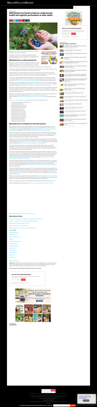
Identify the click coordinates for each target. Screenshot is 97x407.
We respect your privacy (42, 395)
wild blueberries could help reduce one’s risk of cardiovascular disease (42, 164)
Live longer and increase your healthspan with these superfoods (75, 100)
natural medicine (15, 265)
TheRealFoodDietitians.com (14, 241)
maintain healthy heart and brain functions (28, 57)
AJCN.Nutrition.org (13, 250)
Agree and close (86, 400)
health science (31, 264)
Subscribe (73, 405)
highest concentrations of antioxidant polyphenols (40, 83)
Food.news (53, 180)
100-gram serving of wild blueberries (17, 100)
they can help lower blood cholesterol (39, 95)
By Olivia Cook (70, 54)
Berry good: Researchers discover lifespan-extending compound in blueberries (25, 218)
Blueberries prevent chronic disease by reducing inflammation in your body (34, 85)
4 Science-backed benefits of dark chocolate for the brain (74, 111)
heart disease (37, 264)
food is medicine (15, 264)
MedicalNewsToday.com (14, 232)
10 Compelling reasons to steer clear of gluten (72, 50)
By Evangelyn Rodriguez (71, 68)
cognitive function (43, 263)
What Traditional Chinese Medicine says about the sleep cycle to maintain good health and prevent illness (75, 62)
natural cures (49, 264)
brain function (30, 263)
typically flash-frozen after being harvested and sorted (27, 65)
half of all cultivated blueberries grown (22, 75)
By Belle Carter (70, 82)
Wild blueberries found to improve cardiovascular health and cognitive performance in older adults (75, 46)
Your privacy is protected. (65, 36)
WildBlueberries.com (13, 234)
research (37, 265)
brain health (36, 263)
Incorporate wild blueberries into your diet (47, 175)
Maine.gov (11, 239)
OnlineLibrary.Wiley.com (14, 245)
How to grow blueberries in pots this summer (18, 225)
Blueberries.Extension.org (14, 236)
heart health (43, 264)
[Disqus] (33, 340)
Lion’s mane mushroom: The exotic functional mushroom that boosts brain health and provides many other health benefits (75, 75)
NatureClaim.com (12, 248)
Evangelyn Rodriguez (19, 18)
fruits (26, 264)
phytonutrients (27, 265)
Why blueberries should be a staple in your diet (19, 223)
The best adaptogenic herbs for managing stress (73, 103)
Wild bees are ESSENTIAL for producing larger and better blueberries (23, 221)
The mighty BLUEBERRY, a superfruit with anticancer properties (75, 53)
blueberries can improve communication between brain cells (40, 183)
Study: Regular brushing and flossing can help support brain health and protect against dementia (75, 115)
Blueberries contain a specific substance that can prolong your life (35, 130)
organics (21, 265)
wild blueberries (43, 265)
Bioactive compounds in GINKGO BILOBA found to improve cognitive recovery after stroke (74, 85)
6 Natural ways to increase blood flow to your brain (73, 107)
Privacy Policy (48, 403)
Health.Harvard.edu (13, 243)
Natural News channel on (26, 213)
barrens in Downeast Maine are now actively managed (28, 80)
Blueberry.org (12, 254)
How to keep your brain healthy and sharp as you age (73, 92)
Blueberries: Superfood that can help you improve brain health (22, 227)
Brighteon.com (12, 257)
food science (22, 264)
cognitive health (50, 263)
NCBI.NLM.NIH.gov (13, 252)
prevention (33, 265)
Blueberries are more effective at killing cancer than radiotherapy (31, 143)
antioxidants (24, 263)
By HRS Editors (70, 51)
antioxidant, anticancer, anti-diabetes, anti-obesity (30, 141)
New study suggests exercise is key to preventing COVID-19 (75, 96)
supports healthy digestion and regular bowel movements (31, 96)
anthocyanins (18, 263)
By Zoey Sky (70, 72)
